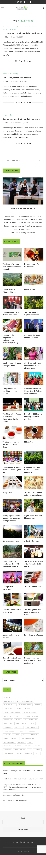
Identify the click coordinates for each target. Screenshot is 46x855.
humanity (21, 731)
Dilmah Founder (30, 712)
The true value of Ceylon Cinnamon (31, 313)
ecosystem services (31, 716)
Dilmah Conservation (12, 712)
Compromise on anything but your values (10, 391)
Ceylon (37, 705)
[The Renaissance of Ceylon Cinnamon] (12, 302)
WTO (37, 753)
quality (28, 746)
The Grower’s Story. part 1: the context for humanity (12, 266)
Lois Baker (7, 779)
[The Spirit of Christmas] (12, 577)
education (8, 720)
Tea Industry (12, 29)
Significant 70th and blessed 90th (33, 516)
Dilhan (7, 37)
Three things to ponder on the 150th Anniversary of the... (11, 563)
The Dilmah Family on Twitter (23, 232)
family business (31, 727)
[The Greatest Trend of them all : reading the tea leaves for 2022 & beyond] (12, 457)
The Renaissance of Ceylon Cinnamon (11, 313)
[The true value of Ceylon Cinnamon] (33, 302)
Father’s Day (29, 289)
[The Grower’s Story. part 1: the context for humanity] (12, 254)
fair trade (7, 727)
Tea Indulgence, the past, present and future (32, 612)
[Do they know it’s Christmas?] (33, 254)
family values (9, 731)
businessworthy (25, 705)
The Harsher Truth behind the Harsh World (23, 33)
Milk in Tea (28, 442)
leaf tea (7, 735)
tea (29, 750)
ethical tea (8, 724)
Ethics (34, 27)
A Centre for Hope (31, 541)
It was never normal (11, 541)
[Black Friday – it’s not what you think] (12, 353)
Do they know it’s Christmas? (31, 265)
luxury (16, 735)
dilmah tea (8, 716)
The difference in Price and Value (10, 290)
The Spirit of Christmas (8, 588)
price (30, 742)
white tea (28, 753)
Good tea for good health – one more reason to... (32, 469)
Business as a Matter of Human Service (15, 27)
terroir (37, 750)
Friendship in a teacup (33, 635)
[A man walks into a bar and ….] (12, 625)
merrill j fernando (11, 738)
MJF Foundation (28, 738)
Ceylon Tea (8, 709)
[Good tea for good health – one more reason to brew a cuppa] (33, 457)
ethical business (31, 720)
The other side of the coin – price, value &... (33, 494)
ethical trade (21, 724)
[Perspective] (12, 482)
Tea (4, 29)
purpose (18, 746)
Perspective (8, 493)
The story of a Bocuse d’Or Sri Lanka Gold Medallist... (33, 563)
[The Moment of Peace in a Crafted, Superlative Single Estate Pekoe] (12, 404)
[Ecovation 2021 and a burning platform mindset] (33, 404)
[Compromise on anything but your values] (12, 378)
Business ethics (9, 705)
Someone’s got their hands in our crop (21, 119)
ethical (18, 720)
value (19, 753)
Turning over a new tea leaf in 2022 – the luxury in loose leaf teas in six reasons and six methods (23, 787)
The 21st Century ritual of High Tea (12, 610)
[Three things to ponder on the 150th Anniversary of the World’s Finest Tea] (12, 551)
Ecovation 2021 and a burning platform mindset (33, 416)
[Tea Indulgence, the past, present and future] (33, 599)
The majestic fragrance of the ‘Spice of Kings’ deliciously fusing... (11, 339)
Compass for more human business (32, 336)
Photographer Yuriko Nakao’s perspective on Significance (11, 518)
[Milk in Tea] (33, 432)
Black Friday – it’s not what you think (12, 364)
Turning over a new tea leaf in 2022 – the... (11, 444)
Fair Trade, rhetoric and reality (17, 77)
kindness (31, 731)
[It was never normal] (12, 531)
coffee (18, 709)
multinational (9, 742)
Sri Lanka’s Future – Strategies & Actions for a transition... (33, 391)
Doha (18, 716)
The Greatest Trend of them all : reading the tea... (12, 469)
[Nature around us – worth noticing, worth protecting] (33, 648)
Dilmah (27, 709)
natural (21, 742)
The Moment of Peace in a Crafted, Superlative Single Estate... (12, 418)
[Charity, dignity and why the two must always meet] (33, 353)
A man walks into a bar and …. (11, 636)
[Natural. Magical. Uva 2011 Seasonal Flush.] (12, 648)
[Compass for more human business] (33, 325)
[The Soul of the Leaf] (33, 577)
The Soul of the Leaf (32, 587)
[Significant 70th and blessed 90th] (33, 505)
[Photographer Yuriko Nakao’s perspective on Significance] (12, 505)
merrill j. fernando (30, 735)
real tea (37, 746)
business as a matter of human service (18, 701)
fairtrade (18, 727)
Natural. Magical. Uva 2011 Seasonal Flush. (12, 659)
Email (23, 818)
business (7, 697)
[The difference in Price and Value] (12, 279)
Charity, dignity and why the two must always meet (32, 365)
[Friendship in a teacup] (33, 625)
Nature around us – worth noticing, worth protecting (33, 660)
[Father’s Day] (33, 279)
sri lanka (7, 750)
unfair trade (8, 753)
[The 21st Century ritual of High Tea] (12, 599)
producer (7, 746)
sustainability (20, 750)
